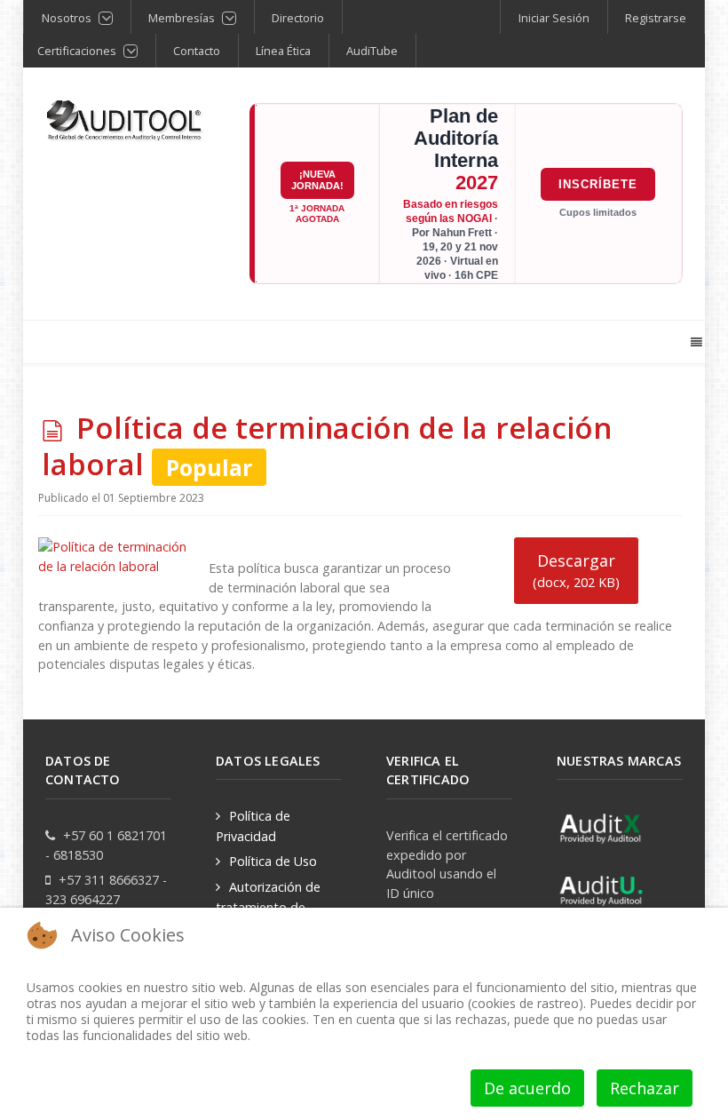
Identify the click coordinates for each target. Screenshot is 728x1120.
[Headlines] (125, 122)
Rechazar (644, 1088)
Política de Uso (273, 861)
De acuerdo (527, 1088)
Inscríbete (597, 184)
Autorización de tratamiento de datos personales (268, 906)
